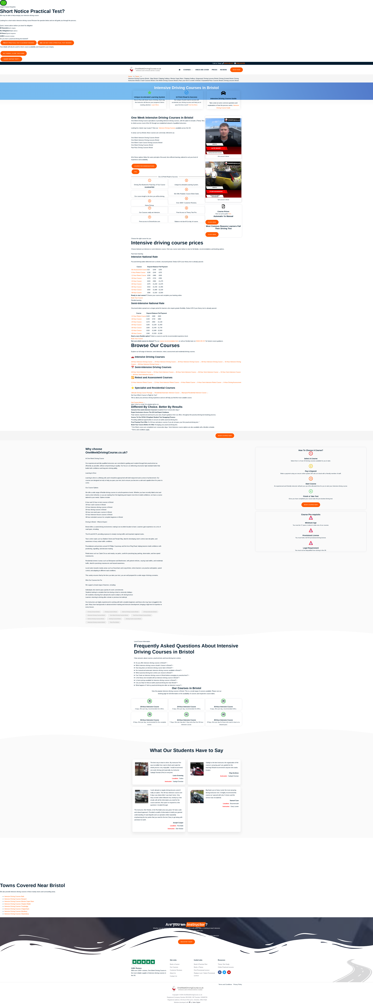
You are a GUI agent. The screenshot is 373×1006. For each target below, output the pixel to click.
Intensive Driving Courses (167, 128)
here (229, 214)
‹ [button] (19, 59)
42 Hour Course (136, 289)
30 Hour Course (136, 284)
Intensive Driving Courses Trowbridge (16, 906)
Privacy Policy (237, 984)
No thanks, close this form (13, 53)
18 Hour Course (136, 278)
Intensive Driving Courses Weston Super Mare (19, 901)
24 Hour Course (136, 281)
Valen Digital (196, 1002)
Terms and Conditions (225, 984)
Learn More (155, 105)
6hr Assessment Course (139, 269)
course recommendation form (169, 341)
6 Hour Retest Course (138, 272)
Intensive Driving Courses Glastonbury (16, 914)
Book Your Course (137, 298)
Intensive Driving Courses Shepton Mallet (17, 904)
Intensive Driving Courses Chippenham (16, 909)
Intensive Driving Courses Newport (15, 899)
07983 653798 (240, 63)
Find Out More (192, 105)
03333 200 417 (228, 63)
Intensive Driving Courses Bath (14, 896)
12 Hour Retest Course (138, 275)
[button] (236, 70)
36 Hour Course (136, 287)
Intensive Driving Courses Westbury (15, 911)
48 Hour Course (136, 292)
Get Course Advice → (138, 402)
